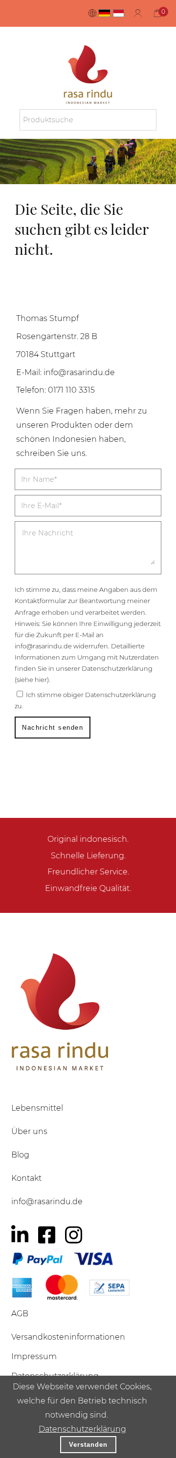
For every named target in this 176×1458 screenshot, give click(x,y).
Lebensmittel (37, 1108)
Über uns (29, 1131)
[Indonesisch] (118, 13)
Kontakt (26, 1178)
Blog (20, 1154)
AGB (19, 1313)
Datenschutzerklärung (82, 1429)
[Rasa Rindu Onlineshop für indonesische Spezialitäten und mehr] (88, 1011)
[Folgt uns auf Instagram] (73, 1235)
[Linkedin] (19, 1235)
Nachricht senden (52, 727)
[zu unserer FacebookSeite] (46, 1235)
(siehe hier (31, 679)
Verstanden (88, 1444)
